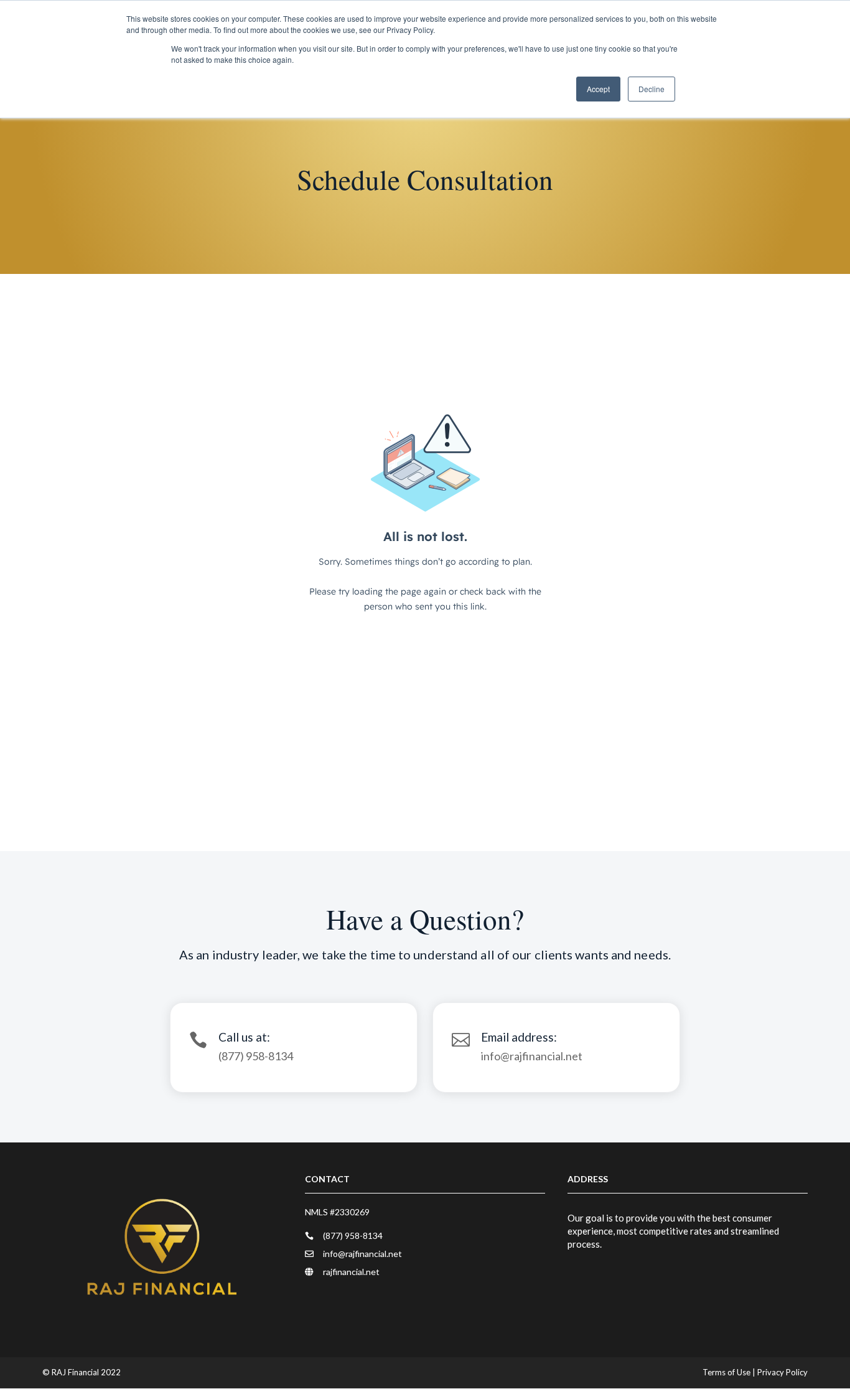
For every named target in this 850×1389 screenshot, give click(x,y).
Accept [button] (598, 88)
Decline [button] (651, 88)
